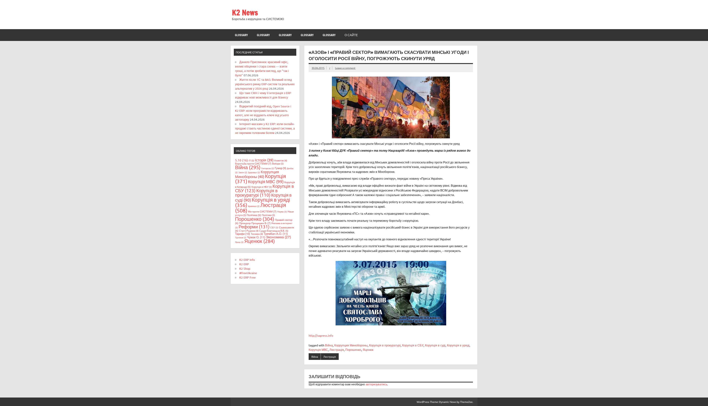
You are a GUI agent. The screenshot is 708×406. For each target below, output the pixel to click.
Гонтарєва (267, 168)
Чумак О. (256, 237)
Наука (282, 211)
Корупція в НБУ (261, 186)
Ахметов (280, 160)
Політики (268, 215)
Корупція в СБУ (413, 345)
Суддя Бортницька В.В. (273, 230)
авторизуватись (376, 384)
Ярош (239, 242)
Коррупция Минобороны (351, 345)
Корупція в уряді (458, 345)
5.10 (241, 160)
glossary (241, 35)
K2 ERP (244, 264)
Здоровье (254, 172)
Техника (257, 233)
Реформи (254, 226)
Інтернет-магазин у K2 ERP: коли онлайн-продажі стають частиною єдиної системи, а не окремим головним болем (265, 128)
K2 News (245, 12)
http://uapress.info (321, 335)
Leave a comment (345, 68)
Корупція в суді (435, 345)
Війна (329, 345)
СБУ (274, 227)
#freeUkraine (248, 273)
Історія (264, 160)
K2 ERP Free (247, 277)
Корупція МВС (318, 349)
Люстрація (336, 349)
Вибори (278, 163)
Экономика (278, 237)
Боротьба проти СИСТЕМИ (253, 163)
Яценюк (368, 349)
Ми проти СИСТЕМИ (262, 211)
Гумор (280, 168)
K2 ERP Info (247, 259)
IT (251, 160)
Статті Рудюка (248, 230)
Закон (242, 172)
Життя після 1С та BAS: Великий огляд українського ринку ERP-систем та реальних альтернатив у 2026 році (265, 84)
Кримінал (254, 206)
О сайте (351, 35)
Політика (254, 215)
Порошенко (353, 349)
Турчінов (240, 237)
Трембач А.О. (276, 233)
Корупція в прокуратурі (385, 345)
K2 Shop (244, 268)
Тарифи (242, 233)
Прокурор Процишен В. (255, 223)
